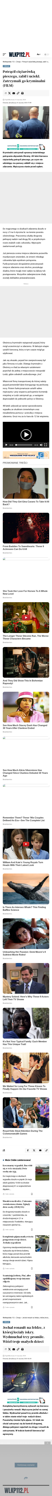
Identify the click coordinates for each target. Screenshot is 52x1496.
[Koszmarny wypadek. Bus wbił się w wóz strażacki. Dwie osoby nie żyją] (42, 1172)
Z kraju (6, 66)
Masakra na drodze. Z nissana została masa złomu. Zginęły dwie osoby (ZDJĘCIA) (17, 1204)
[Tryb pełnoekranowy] (45, 445)
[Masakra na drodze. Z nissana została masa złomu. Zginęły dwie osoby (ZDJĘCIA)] (42, 1208)
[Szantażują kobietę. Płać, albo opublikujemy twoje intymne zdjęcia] (42, 1282)
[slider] (23, 445)
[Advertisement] (26, 26)
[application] (26, 435)
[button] (5, 54)
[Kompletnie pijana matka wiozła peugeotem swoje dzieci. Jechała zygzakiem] (42, 1243)
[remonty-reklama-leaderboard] (26, 455)
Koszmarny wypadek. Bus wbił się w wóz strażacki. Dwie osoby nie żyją (17, 1168)
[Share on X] (9, 93)
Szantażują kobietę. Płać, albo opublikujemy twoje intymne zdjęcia (17, 1278)
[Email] (14, 93)
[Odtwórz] (6, 445)
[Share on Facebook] (28, 1150)
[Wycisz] (41, 445)
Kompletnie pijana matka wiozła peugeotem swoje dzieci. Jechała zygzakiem (18, 1239)
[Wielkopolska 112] (19, 54)
